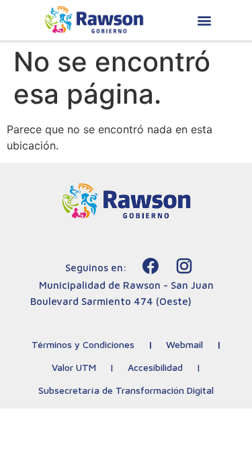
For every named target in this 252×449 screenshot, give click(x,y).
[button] (205, 20)
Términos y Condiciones (83, 344)
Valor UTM (74, 367)
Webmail (184, 344)
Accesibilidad (155, 367)
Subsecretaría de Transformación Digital (126, 390)
